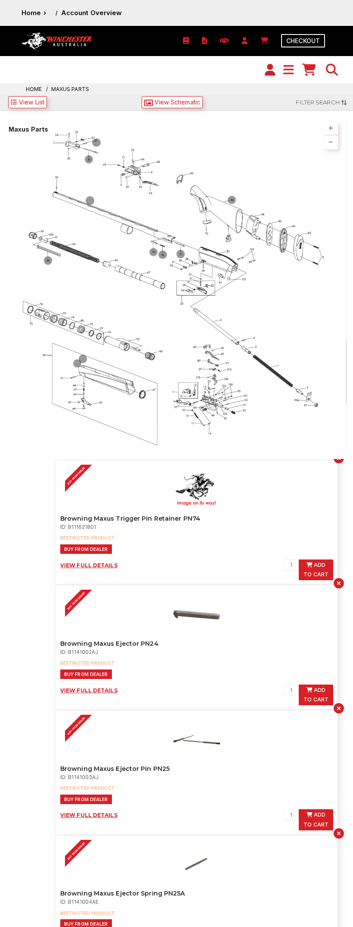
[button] (332, 70)
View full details (89, 573)
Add (315, 578)
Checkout (303, 40)
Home (31, 13)
